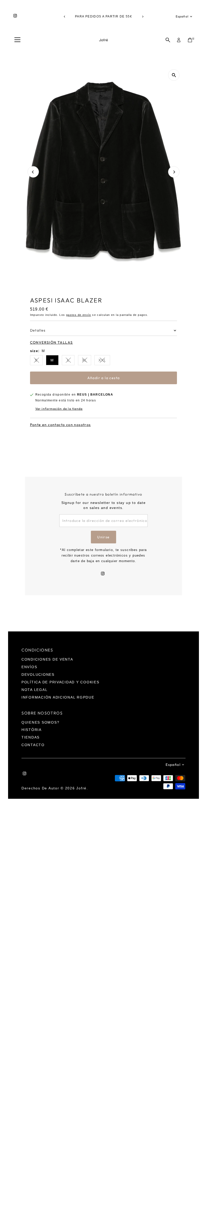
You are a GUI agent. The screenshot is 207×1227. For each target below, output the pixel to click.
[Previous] (64, 16)
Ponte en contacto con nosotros (60, 424)
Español (182, 16)
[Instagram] (15, 16)
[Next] (142, 16)
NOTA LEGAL (34, 690)
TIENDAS (30, 737)
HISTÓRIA (31, 730)
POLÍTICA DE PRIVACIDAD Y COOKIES (60, 682)
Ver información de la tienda (59, 408)
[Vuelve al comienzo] (197, 1213)
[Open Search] (168, 40)
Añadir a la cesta (103, 378)
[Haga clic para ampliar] (173, 75)
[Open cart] (190, 40)
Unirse (103, 537)
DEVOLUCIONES (38, 674)
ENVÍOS (29, 667)
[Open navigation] (17, 40)
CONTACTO (33, 745)
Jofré (81, 788)
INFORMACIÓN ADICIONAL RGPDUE (57, 697)
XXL (104, 361)
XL (86, 361)
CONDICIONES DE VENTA (47, 659)
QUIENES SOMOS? (40, 722)
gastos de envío (78, 314)
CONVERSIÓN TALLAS (51, 342)
